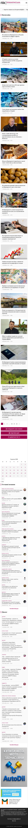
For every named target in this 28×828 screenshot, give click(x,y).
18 (6, 473)
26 (10, 476)
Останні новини (8, 484)
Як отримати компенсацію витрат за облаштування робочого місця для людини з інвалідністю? (12, 237)
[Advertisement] (11, 447)
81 (14, 423)
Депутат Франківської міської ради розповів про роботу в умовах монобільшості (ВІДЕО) (11, 515)
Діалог (4, 612)
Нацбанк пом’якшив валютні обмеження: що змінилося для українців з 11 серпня (13, 286)
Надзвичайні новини (7, 569)
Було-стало (5, 631)
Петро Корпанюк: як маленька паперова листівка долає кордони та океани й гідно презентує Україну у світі (11, 737)
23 (25, 473)
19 (10, 473)
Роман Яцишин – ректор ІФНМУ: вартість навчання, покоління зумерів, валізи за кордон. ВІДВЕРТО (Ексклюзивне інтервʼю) (12, 688)
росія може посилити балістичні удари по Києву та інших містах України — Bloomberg (12, 492)
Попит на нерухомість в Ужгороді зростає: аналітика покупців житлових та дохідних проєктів (14, 312)
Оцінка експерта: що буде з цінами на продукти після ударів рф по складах (12, 262)
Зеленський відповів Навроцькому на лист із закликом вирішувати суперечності (11, 523)
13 (14, 470)
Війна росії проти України (8, 488)
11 (6, 470)
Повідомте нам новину (15, 429)
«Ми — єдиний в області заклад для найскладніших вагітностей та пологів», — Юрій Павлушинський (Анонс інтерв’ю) (11, 659)
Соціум (3, 503)
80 (11, 423)
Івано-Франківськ (6, 511)
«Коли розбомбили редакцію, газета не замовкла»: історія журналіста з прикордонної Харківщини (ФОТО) (12, 699)
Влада (3, 520)
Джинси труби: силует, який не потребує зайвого (10, 580)
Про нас (14, 820)
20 (14, 473)
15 (21, 470)
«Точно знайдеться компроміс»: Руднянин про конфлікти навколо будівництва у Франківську (11, 563)
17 (2, 473)
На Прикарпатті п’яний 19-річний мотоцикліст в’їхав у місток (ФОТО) (11, 603)
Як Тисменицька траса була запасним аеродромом (12, 725)
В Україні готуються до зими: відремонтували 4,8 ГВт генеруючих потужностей (12, 60)
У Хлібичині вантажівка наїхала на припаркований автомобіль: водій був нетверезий (11, 572)
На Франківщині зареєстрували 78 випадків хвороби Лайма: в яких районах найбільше (11, 595)
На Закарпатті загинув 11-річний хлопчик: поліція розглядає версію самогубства (11, 548)
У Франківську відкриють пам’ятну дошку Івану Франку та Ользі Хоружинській (11, 539)
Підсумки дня (15, 433)
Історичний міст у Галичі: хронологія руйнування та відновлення (12, 633)
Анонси (3, 536)
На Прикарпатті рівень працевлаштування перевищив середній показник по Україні (14, 362)
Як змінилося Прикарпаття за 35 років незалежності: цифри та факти (12, 35)
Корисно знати (5, 553)
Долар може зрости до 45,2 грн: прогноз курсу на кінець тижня (13, 85)
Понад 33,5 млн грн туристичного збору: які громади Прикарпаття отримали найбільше (13, 388)
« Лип (2, 481)
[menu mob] (26, 3)
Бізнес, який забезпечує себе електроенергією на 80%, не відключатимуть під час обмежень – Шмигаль (12, 136)
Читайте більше (14, 608)
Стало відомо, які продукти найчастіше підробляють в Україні (13, 110)
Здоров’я (4, 592)
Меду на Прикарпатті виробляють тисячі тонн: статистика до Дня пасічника (13, 161)
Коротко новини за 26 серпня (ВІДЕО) (12, 498)
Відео (3, 497)
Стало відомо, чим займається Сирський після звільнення (10, 587)
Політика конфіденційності (14, 819)
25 (6, 476)
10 (2, 470)
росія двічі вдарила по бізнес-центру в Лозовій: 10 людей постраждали (12, 531)
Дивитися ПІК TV (15, 437)
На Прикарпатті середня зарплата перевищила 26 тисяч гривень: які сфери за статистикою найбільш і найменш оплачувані (13, 415)
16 (25, 470)
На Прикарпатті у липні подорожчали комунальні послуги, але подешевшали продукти (13, 211)
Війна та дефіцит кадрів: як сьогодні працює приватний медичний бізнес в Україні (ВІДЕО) (13, 337)
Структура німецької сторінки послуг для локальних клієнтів (12, 555)
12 (10, 470)
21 (17, 473)
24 (2, 476)
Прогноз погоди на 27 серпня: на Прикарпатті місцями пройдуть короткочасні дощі (10, 506)
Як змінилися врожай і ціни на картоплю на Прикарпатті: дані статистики (13, 186)
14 (17, 470)
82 (16, 423)
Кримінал (4, 544)
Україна (3, 584)
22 (21, 473)
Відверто (4, 683)
